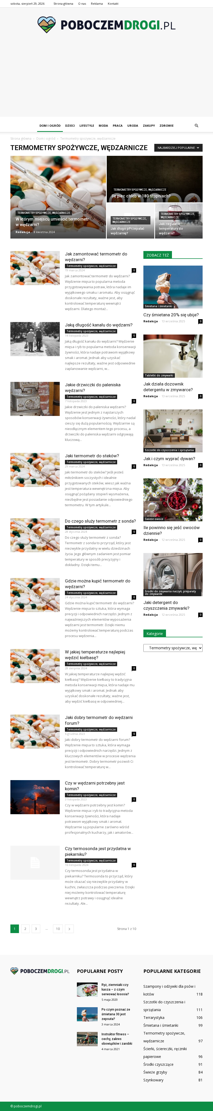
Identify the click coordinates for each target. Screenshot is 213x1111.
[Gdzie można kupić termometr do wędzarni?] (35, 595)
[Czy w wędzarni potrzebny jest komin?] (35, 797)
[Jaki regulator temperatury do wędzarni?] (179, 221)
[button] (196, 125)
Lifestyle (86, 125)
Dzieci (70, 125)
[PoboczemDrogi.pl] (106, 24)
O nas (82, 3)
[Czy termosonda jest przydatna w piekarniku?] (35, 863)
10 (58, 929)
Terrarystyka (153, 1017)
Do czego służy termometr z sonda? (100, 521)
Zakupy (149, 125)
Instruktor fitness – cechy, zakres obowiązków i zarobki (117, 1038)
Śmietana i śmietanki (158, 306)
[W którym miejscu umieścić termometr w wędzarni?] (58, 194)
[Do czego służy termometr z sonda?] (35, 535)
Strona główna (63, 3)
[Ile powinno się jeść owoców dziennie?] (173, 499)
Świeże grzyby (155, 1072)
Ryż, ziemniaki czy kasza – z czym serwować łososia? (115, 989)
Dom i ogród (50, 125)
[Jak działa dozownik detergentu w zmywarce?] (173, 356)
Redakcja (23, 232)
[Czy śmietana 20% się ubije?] (173, 287)
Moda (103, 125)
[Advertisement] (106, 80)
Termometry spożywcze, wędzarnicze (43, 212)
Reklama (97, 3)
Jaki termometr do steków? (92, 455)
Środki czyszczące (158, 1064)
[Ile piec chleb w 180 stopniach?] (155, 179)
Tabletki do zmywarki (159, 375)
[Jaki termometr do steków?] (35, 470)
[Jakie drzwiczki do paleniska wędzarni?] (35, 399)
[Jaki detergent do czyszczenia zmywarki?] (173, 574)
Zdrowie (166, 125)
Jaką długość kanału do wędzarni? (98, 324)
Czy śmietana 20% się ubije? (171, 314)
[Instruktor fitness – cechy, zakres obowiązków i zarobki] (87, 1039)
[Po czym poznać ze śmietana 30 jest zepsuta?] (87, 1014)
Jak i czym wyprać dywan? (169, 458)
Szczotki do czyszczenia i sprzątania (169, 450)
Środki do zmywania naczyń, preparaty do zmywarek (170, 592)
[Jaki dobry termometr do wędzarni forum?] (35, 732)
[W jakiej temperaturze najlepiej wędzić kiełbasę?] (35, 666)
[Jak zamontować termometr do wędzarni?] (35, 268)
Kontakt (113, 3)
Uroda (132, 125)
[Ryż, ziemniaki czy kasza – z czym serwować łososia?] (87, 989)
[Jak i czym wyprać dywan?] (173, 430)
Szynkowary (153, 1079)
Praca (118, 125)
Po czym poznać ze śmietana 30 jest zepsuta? (116, 1014)
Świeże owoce (154, 519)
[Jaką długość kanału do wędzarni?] (35, 339)
